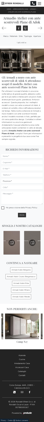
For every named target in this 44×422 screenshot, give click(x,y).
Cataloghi (22, 371)
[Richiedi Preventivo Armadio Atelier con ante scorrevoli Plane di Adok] (18, 28)
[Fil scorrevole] (40, 28)
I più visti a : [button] (22, 42)
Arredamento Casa (20, 9)
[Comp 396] (4, 28)
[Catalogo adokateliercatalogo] (11, 242)
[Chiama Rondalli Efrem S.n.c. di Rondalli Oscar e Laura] (33, 3)
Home (9, 9)
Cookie (10, 420)
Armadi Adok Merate (21, 296)
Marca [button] (5, 36)
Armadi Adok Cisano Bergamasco (21, 276)
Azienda (22, 355)
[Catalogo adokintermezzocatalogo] (32, 242)
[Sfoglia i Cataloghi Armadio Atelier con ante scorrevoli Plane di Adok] (25, 28)
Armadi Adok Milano (21, 290)
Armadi (33, 9)
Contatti (22, 375)
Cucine (22, 359)
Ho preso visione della (21, 207)
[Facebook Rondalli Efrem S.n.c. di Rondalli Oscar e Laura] (29, 392)
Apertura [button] (37, 36)
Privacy (3, 420)
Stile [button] (21, 36)
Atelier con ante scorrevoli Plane (22, 12)
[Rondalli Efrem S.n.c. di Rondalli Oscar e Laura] (12, 3)
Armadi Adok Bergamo (21, 270)
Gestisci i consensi (21, 420)
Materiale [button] (13, 36)
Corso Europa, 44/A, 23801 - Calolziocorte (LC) (22, 386)
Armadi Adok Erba (21, 283)
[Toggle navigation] (39, 3)
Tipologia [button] (28, 36)
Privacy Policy (31, 207)
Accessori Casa (22, 367)
